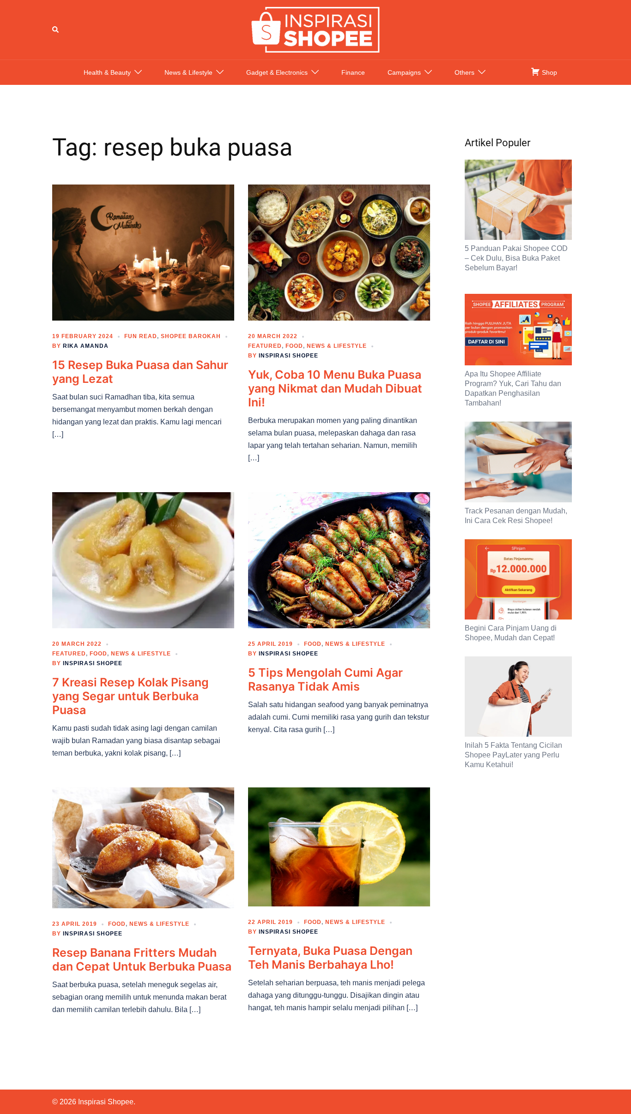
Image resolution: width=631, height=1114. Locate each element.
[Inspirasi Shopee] (315, 29)
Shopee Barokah (191, 336)
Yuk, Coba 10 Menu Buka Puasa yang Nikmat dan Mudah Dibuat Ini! (335, 388)
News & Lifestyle (188, 72)
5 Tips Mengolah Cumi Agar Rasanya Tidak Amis (325, 679)
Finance (353, 72)
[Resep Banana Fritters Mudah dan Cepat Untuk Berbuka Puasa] (143, 847)
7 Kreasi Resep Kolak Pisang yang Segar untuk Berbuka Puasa (130, 696)
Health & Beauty (107, 72)
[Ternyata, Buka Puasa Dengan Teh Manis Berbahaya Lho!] (339, 846)
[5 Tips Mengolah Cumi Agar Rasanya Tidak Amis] (339, 559)
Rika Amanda (86, 346)
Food (294, 346)
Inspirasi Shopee (288, 355)
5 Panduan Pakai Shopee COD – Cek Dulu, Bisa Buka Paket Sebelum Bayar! (516, 258)
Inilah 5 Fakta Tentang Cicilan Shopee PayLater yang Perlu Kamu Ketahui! (513, 754)
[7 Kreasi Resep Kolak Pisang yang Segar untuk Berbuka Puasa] (143, 559)
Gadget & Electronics (277, 72)
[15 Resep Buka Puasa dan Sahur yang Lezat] (143, 252)
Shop (548, 72)
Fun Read (140, 336)
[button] (56, 29)
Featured (265, 346)
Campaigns (404, 72)
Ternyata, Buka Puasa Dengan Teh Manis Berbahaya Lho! (330, 957)
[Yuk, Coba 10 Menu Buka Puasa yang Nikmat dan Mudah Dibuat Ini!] (339, 252)
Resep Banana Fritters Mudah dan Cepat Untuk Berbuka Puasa (141, 959)
